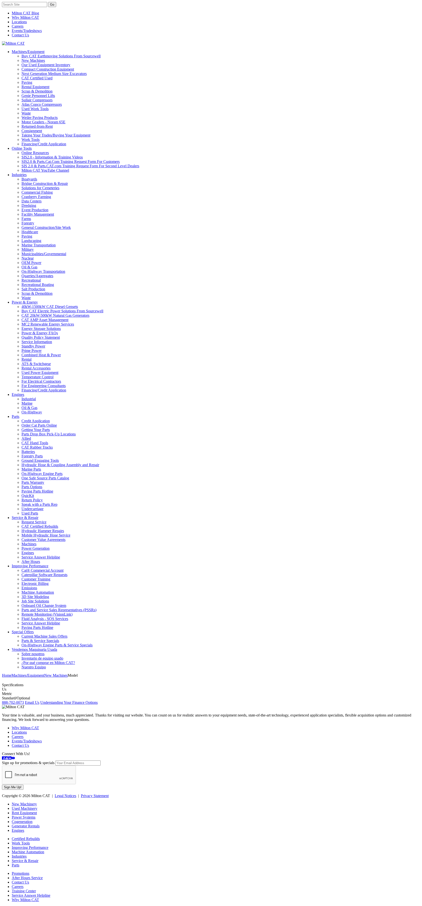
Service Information (36, 342)
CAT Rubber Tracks (37, 447)
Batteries (28, 452)
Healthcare (29, 232)
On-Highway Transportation (43, 271)
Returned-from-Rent (37, 126)
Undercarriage (32, 509)
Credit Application (35, 421)
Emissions (29, 588)
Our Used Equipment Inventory (45, 65)
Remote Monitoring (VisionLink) (47, 614)
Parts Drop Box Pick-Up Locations (48, 434)
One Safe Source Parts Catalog (45, 478)
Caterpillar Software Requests (44, 575)
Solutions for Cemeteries (40, 188)
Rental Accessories (36, 368)
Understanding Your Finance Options (69, 702)
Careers (17, 26)
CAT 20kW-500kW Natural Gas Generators (55, 315)
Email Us (32, 702)
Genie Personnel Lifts (38, 96)
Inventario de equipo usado (42, 658)
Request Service (33, 522)
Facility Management (37, 214)
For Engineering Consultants (43, 386)
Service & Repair (25, 518)
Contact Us (20, 35)
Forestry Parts (32, 456)
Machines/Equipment (28, 52)
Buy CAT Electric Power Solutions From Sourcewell (62, 311)
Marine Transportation (38, 245)
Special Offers (23, 632)
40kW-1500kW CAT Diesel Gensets (49, 307)
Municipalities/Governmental (43, 254)
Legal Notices (65, 796)
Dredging (28, 205)
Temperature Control (37, 377)
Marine (26, 403)
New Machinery (24, 804)
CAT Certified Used (37, 78)
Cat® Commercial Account (42, 570)
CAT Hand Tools (34, 443)
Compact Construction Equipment (47, 69)
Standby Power (33, 346)
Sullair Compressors (37, 100)
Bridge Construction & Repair (44, 183)
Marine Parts (31, 469)
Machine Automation (37, 592)
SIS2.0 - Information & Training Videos (52, 157)
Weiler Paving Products (39, 118)
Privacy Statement (95, 796)
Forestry (27, 223)
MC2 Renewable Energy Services (47, 324)
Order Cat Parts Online (39, 425)
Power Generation (35, 548)
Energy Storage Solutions (41, 329)
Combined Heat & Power (41, 355)
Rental (26, 359)
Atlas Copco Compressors (41, 104)
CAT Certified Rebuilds (39, 526)
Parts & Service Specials (40, 641)
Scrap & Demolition (37, 91)
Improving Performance (30, 566)
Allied (26, 438)
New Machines (33, 60)
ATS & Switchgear (36, 364)
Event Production (34, 210)
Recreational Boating (37, 285)
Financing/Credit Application (43, 144)
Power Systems (23, 817)
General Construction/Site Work (46, 227)
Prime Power (31, 350)
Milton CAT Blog (25, 13)
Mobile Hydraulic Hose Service (45, 535)
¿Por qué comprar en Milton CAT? (48, 663)
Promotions (20, 873)
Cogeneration (22, 822)
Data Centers (31, 201)
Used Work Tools (35, 109)
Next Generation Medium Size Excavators (54, 74)
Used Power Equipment (39, 372)
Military (27, 249)
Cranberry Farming (36, 197)
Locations (19, 22)
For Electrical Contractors (41, 381)
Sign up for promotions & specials (28, 763)
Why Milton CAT (25, 17)
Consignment (31, 131)
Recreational (31, 280)
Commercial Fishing (37, 192)
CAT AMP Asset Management (44, 320)
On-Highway (31, 412)
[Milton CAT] (13, 43)
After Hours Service (27, 878)
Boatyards (29, 179)
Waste (26, 113)
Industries (19, 175)
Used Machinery (24, 808)
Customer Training (35, 579)
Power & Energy (25, 302)
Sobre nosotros (32, 654)
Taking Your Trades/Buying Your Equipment (55, 135)
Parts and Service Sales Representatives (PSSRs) (58, 610)
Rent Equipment (24, 813)
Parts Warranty (32, 482)
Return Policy (32, 500)
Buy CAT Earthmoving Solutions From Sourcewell (61, 56)
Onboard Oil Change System (43, 605)
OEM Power (31, 263)
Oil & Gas (29, 267)
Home (6, 675)
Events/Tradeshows (27, 31)
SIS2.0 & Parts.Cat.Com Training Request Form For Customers (70, 161)
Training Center (24, 891)
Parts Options (31, 487)
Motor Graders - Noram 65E (43, 122)
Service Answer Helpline (40, 557)
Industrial (28, 399)
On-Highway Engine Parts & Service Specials (57, 645)
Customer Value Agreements (43, 539)
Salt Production (33, 289)
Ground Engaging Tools (40, 460)
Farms (26, 219)
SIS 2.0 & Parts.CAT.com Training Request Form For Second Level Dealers (80, 166)
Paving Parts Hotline (37, 491)
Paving (26, 82)
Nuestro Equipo (33, 667)
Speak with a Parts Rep (39, 504)
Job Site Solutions (35, 601)
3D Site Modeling (35, 597)
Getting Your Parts (35, 430)
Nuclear (27, 258)
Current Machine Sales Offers (44, 636)
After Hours (30, 561)
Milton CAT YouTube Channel (45, 170)
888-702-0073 (13, 702)
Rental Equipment (35, 87)
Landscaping (31, 241)
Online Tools (22, 148)
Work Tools (30, 139)
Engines (18, 394)
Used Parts (29, 513)
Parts (15, 416)
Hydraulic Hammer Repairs (42, 531)
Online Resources (35, 153)
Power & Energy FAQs (39, 333)
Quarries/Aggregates (37, 276)
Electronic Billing (35, 583)
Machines (28, 544)
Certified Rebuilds (26, 839)
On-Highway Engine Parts (42, 474)
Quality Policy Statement (40, 337)
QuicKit (27, 496)
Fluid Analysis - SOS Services (44, 619)
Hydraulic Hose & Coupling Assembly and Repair (60, 465)
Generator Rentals (26, 826)
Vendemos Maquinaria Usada (34, 649)
